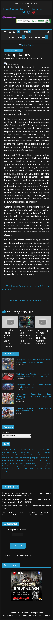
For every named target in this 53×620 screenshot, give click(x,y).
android (5, 449)
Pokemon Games (25, 463)
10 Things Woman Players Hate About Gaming (42, 335)
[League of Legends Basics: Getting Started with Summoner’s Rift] (8, 414)
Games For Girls (16, 37)
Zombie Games (7, 471)
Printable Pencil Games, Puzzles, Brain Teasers (8, 337)
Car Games (14, 32)
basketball (32, 449)
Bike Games (6, 452)
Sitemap (39, 613)
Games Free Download (13, 50)
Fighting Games (15, 455)
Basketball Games (44, 449)
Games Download (44, 455)
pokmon (35, 463)
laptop (4, 460)
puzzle (48, 463)
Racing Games (24, 466)
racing (41, 59)
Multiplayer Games (38, 37)
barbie (12, 449)
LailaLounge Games (23, 555)
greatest (42, 458)
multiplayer (11, 460)
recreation (34, 466)
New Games (33, 460)
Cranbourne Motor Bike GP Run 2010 (30, 300)
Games (35, 59)
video (32, 468)
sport (17, 468)
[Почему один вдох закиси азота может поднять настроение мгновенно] (8, 365)
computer (38, 452)
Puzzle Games (6, 466)
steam (25, 468)
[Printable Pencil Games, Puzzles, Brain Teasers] (10, 317)
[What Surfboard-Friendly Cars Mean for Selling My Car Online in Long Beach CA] (8, 378)
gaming (32, 458)
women (39, 468)
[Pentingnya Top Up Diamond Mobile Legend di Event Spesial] (8, 387)
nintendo (42, 460)
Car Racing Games (27, 452)
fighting (4, 455)
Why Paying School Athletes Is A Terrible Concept (26, 288)
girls (37, 458)
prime (42, 463)
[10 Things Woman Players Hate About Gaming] (43, 317)
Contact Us (14, 613)
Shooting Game (45, 466)
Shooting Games (7, 468)
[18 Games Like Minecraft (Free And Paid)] (26, 317)
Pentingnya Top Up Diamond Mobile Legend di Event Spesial (26, 506)
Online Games (13, 463)
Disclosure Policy (28, 613)
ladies (48, 458)
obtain (48, 460)
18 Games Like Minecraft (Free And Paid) (26, 335)
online (4, 463)
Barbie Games (22, 449)
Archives (5, 432)
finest (25, 455)
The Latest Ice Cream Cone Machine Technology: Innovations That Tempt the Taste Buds (33, 396)
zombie (47, 468)
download (47, 452)
